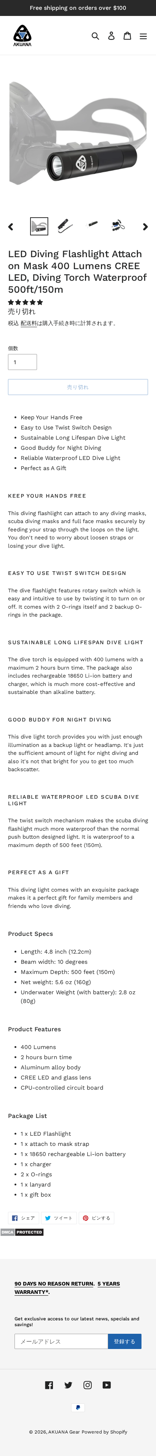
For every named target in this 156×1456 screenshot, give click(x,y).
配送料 (29, 323)
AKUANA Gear (64, 1432)
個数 (13, 348)
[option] (39, 226)
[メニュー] (143, 35)
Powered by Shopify (104, 1432)
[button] (26, 302)
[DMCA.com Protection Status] (22, 1234)
